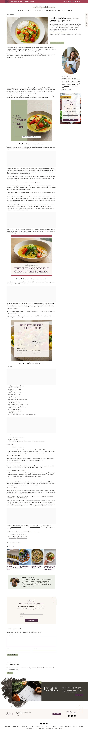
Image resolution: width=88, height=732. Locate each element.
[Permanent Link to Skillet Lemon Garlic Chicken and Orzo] (37, 550)
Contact (69, 1)
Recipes (18, 542)
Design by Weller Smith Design (54, 728)
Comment (10, 635)
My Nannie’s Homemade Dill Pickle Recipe (12, 568)
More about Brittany (67, 89)
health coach (70, 78)
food (72, 84)
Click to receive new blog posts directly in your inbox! (23, 1)
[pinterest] (75, 715)
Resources (68, 726)
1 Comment (62, 21)
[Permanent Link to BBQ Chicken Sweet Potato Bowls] (25, 550)
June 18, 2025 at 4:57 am (13, 664)
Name (9, 649)
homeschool (66, 86)
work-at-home (72, 79)
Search (65, 1)
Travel (31, 726)
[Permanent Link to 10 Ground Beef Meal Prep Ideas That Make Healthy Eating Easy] (50, 550)
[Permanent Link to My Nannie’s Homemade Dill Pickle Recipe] (13, 550)
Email (34, 649)
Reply (9, 672)
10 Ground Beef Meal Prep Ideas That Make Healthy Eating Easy (49, 568)
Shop (61, 726)
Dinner (14, 542)
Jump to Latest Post (86, 20)
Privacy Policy (29, 728)
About (74, 726)
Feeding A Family (40, 726)
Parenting (24, 726)
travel (78, 84)
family (74, 84)
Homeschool (15, 726)
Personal (55, 726)
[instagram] (73, 1)
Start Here (7, 726)
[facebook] (72, 715)
